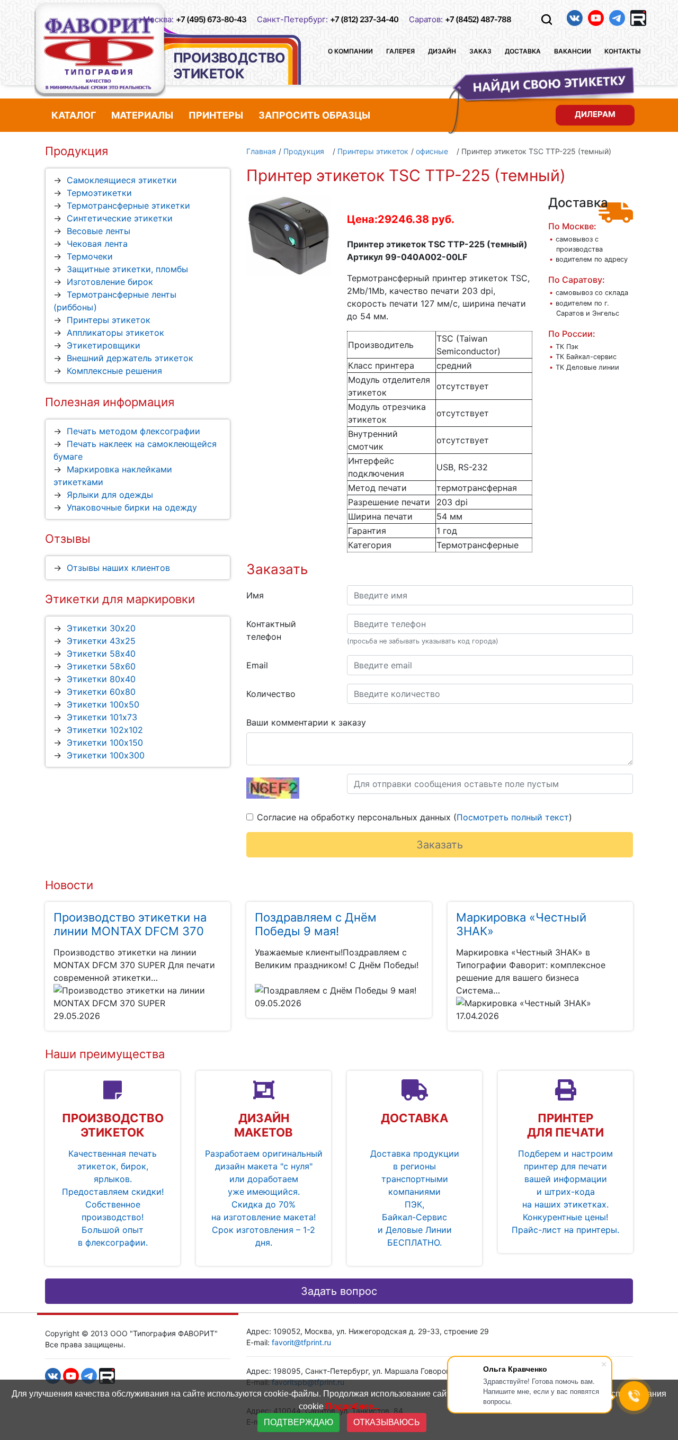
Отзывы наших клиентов (118, 567)
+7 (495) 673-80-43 (211, 19)
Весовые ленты (98, 231)
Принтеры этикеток (108, 320)
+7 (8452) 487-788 (478, 19)
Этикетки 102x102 (105, 730)
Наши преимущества (105, 1054)
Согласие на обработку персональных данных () (414, 817)
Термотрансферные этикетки (128, 205)
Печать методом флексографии (133, 431)
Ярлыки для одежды (110, 494)
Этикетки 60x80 (101, 691)
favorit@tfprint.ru (301, 1342)
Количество (271, 693)
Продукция (76, 151)
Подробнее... (353, 1406)
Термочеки (90, 256)
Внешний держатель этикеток (130, 358)
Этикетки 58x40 (101, 653)
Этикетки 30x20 (101, 628)
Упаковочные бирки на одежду (132, 507)
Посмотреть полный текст (513, 817)
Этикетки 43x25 (101, 641)
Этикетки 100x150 (105, 742)
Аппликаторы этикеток (115, 332)
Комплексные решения (114, 370)
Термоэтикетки (99, 192)
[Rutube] (638, 18)
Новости (69, 885)
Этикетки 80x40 (101, 679)
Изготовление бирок (110, 281)
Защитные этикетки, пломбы (127, 269)
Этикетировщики (103, 345)
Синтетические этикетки (120, 218)
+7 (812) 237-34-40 (364, 19)
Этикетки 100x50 (103, 704)
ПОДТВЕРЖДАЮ (298, 1422)
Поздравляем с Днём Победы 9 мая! (316, 924)
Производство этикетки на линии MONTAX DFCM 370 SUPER (130, 931)
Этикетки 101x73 (102, 717)
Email (257, 665)
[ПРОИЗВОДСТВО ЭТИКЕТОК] (100, 49)
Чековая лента (97, 243)
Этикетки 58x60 (101, 666)
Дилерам (595, 114)
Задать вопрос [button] (339, 1291)
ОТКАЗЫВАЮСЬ (386, 1422)
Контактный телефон (271, 630)
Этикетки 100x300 (106, 755)
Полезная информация (109, 402)
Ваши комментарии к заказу (306, 722)
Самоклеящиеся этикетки (122, 180)
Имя (255, 595)
